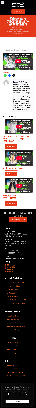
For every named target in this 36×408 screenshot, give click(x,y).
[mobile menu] (2, 2)
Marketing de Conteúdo (15, 283)
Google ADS (11, 349)
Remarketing (11, 353)
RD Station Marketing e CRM (17, 300)
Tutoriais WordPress (16, 30)
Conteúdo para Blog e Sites (16, 376)
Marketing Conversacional (16, 303)
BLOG (20, 28)
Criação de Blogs (13, 319)
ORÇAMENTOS (18, 11)
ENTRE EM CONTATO (18, 219)
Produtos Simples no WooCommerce (12, 196)
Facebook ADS (12, 346)
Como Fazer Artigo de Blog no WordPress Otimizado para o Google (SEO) (16, 138)
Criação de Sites (13, 316)
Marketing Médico (13, 286)
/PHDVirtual (10, 265)
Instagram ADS (12, 342)
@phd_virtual (11, 267)
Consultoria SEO (13, 365)
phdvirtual (9, 269)
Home (12, 28)
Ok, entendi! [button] (17, 401)
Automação (11, 293)
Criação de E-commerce (15, 323)
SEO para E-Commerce (15, 372)
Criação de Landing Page (16, 326)
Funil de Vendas (12, 296)
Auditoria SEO (12, 369)
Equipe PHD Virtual (22, 50)
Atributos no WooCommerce (15, 168)
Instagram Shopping (14, 330)
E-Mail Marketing (13, 289)
